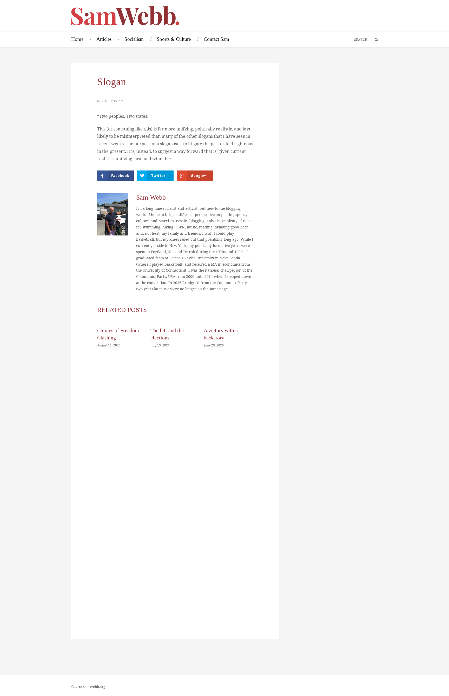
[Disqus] (175, 430)
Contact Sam (216, 39)
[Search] (374, 39)
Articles (103, 39)
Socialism (134, 39)
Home (77, 39)
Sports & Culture (174, 39)
